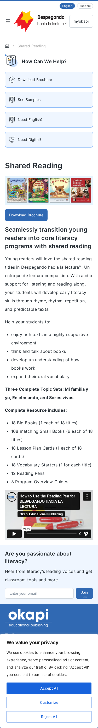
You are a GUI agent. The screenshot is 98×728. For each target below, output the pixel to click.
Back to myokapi (81, 21)
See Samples (29, 99)
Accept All (49, 688)
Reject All (49, 716)
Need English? (30, 119)
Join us (84, 594)
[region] (49, 681)
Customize (49, 702)
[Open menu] (8, 21)
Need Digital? (30, 139)
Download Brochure (26, 215)
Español (85, 6)
